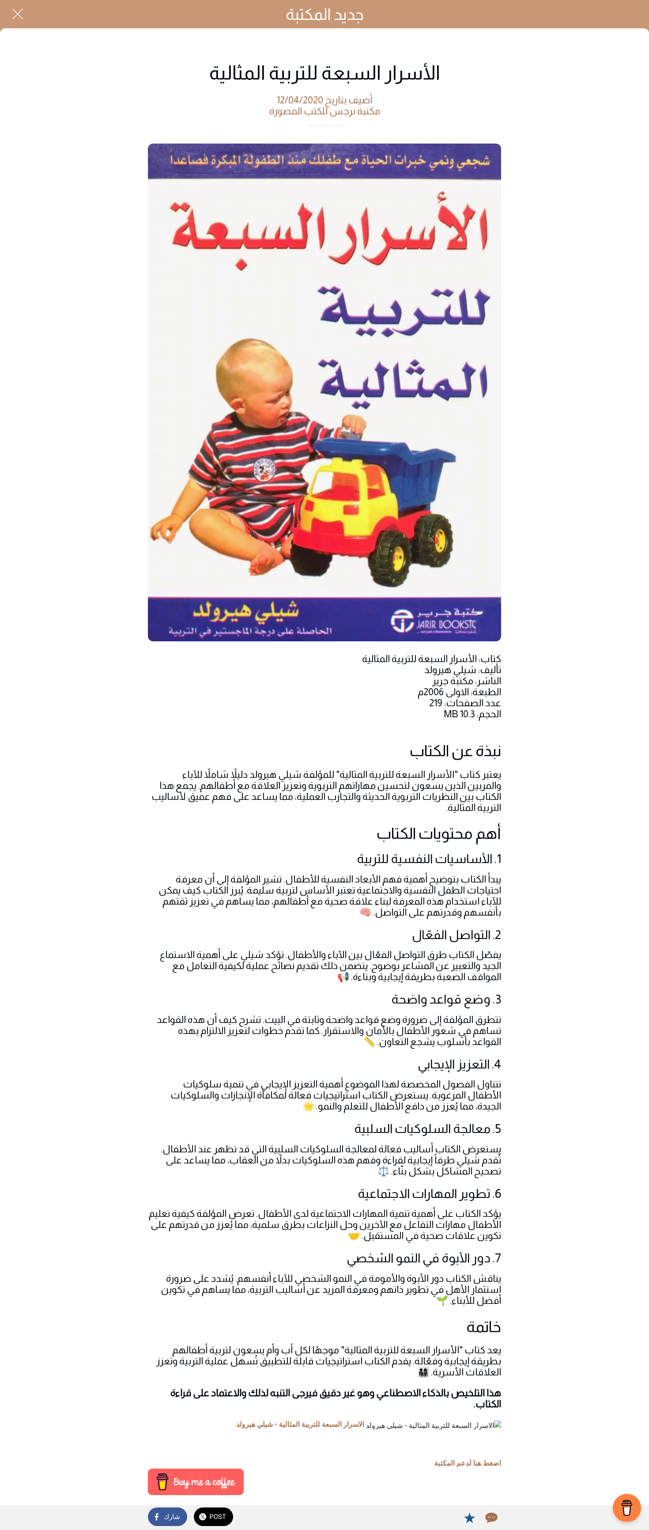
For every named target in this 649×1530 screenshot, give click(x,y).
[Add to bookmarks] (469, 1517)
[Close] (17, 14)
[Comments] (490, 1517)
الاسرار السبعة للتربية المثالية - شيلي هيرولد (300, 1424)
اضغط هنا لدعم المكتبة (467, 1463)
